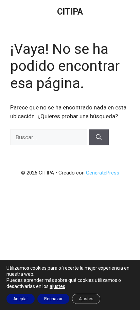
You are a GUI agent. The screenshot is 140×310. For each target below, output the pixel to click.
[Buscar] (99, 137)
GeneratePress (102, 173)
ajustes (57, 286)
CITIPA (70, 12)
